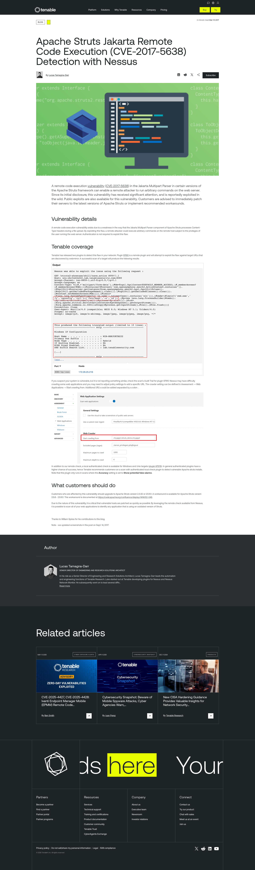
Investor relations (140, 819)
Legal (95, 848)
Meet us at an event (189, 819)
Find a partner (42, 809)
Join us (183, 824)
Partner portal (42, 814)
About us (136, 804)
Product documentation (95, 819)
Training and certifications (96, 814)
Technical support (92, 809)
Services (88, 804)
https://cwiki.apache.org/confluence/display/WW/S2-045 (125, 497)
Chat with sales (187, 814)
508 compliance (108, 848)
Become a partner (44, 804)
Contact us (185, 804)
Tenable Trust (90, 829)
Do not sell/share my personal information (71, 848)
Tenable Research (174, 715)
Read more (65, 586)
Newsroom (137, 814)
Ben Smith (49, 715)
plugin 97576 (155, 466)
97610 (126, 255)
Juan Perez (110, 715)
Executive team (139, 809)
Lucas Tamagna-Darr (59, 75)
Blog (40, 22)
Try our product (187, 809)
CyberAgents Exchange (95, 834)
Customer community (94, 824)
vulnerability (96, 186)
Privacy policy (42, 848)
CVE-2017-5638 (117, 186)
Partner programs (44, 819)
